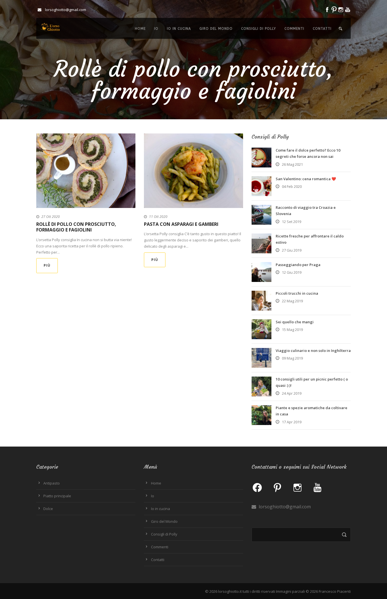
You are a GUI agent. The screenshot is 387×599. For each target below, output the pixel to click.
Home (140, 29)
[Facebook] (257, 487)
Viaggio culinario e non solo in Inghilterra (313, 350)
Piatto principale (57, 495)
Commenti (294, 29)
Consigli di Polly (258, 29)
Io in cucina (179, 29)
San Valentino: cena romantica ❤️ (306, 178)
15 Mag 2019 (292, 329)
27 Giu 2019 (291, 250)
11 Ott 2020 (158, 216)
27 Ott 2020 (50, 216)
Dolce (48, 508)
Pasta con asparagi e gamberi (181, 224)
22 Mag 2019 (292, 300)
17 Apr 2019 (291, 421)
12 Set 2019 (291, 221)
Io (156, 29)
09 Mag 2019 (292, 358)
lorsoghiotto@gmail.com (284, 507)
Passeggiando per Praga (298, 264)
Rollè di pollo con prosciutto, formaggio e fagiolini (76, 227)
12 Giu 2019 (291, 272)
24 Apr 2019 (291, 393)
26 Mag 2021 (292, 164)
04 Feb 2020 (292, 186)
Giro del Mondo (216, 29)
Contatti (322, 29)
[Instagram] (297, 487)
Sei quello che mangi (295, 321)
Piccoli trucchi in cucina (297, 293)
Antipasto (51, 483)
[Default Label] (277, 487)
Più (47, 265)
